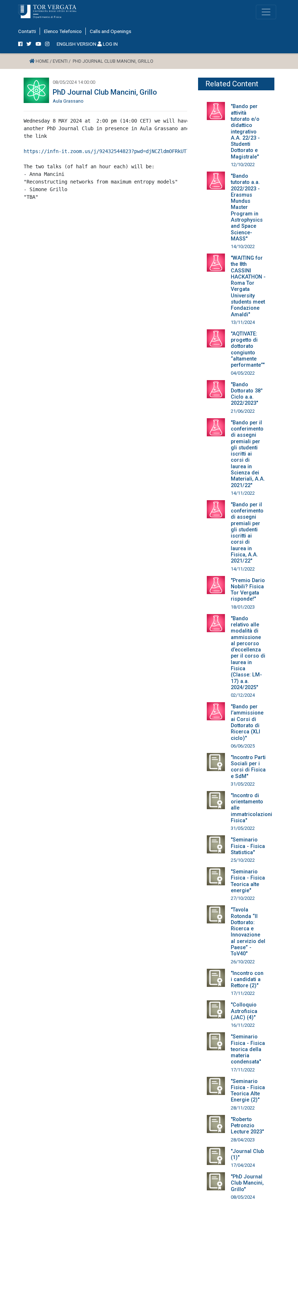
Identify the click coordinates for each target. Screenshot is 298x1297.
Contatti (27, 31)
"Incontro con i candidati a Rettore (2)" (247, 979)
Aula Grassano (68, 101)
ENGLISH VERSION (76, 44)
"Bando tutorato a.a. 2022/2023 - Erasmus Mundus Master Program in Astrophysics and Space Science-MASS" (247, 207)
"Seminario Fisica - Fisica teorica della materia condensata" (248, 1049)
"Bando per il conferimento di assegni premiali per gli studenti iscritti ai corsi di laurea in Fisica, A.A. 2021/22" (247, 533)
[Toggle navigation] (266, 12)
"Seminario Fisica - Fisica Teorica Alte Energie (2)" (248, 1090)
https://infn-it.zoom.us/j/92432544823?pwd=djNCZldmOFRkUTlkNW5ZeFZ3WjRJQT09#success (143, 151)
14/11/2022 (243, 493)
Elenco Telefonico (63, 31)
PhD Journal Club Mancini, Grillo (105, 92)
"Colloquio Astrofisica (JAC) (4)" (244, 1011)
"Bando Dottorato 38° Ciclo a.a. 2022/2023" (247, 394)
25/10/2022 (243, 860)
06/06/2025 (243, 746)
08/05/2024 (243, 1197)
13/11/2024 (243, 322)
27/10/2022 (243, 898)
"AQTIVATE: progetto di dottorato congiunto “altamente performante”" (248, 349)
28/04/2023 (243, 1139)
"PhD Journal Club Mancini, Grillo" (247, 1183)
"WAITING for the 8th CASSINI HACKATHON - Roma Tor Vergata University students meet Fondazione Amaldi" (248, 286)
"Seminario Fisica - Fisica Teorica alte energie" (248, 881)
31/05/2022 (243, 784)
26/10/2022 (243, 961)
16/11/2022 (243, 1025)
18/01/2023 (243, 607)
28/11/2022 (243, 1108)
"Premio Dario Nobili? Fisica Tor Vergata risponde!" (248, 589)
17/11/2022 (243, 993)
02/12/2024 (243, 695)
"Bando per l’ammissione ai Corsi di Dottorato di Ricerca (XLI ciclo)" (247, 722)
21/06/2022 (243, 411)
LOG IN (110, 44)
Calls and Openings (110, 31)
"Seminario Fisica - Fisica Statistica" (248, 846)
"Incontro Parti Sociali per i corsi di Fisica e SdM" (248, 766)
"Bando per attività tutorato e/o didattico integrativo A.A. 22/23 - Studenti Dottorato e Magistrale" (245, 131)
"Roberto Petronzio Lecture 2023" (247, 1125)
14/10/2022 (243, 246)
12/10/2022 (243, 164)
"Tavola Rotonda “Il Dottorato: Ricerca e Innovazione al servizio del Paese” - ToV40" (248, 932)
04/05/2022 (243, 373)
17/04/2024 (243, 1165)
